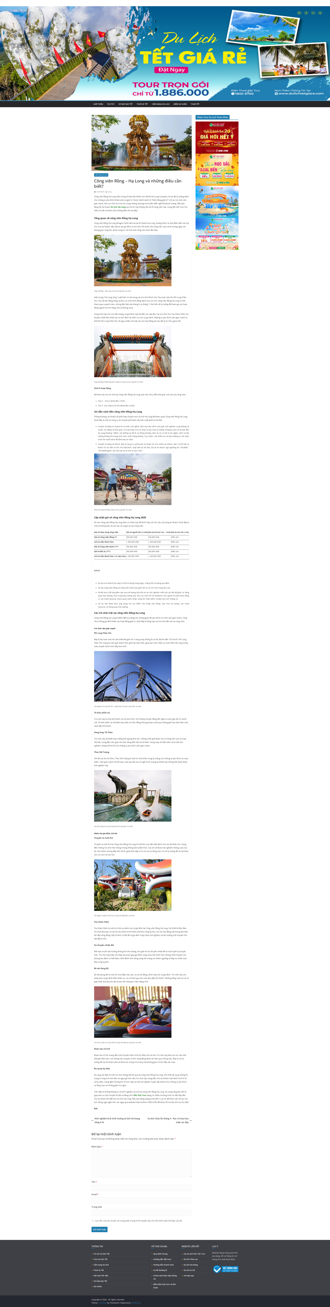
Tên (94, 1181)
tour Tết (195, 104)
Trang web (97, 1206)
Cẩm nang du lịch (101, 1265)
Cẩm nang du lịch (161, 104)
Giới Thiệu (98, 104)
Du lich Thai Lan (191, 1259)
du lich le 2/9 (189, 1270)
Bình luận (97, 1146)
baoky (110, 192)
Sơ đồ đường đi (160, 1270)
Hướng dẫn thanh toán (163, 1265)
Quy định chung (160, 1254)
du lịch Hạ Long (118, 207)
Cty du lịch (188, 1254)
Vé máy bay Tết (100, 1281)
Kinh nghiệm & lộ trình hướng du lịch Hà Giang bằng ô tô (117, 1120)
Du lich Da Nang (191, 1265)
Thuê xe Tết (142, 104)
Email (95, 1194)
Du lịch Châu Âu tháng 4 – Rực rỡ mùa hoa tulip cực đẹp (168, 1120)
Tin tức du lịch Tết (102, 1254)
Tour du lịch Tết (101, 1259)
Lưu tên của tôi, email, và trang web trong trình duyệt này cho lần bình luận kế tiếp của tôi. (139, 1220)
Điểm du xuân (180, 104)
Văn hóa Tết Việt (101, 1275)
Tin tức (110, 104)
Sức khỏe (98, 1286)
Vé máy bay (189, 1275)
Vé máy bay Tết (126, 104)
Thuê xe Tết (99, 1270)
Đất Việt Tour (140, 1095)
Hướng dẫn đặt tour (162, 1259)
